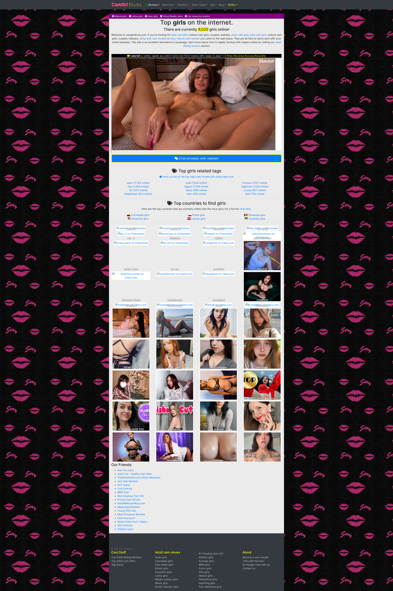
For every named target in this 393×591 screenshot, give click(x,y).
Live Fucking (124, 488)
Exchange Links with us (256, 564)
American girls (140, 218)
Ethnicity (183, 4)
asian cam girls (240, 34)
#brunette (260, 55)
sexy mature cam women (185, 38)
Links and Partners (253, 560)
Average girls (206, 560)
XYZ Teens (123, 484)
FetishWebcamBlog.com (131, 503)
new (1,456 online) (138, 186)
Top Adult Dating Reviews (126, 557)
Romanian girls (256, 215)
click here (245, 208)
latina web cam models (153, 38)
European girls (163, 572)
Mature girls (120, 16)
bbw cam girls (179, 34)
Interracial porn (126, 518)
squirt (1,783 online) (138, 182)
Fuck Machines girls (210, 586)
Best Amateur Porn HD (130, 495)
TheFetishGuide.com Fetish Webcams (138, 477)
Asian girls (152, 16)
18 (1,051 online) (138, 190)
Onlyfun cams (125, 529)
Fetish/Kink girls (208, 579)
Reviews (153, 4)
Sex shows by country (198, 16)
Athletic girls (206, 557)
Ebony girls (161, 568)
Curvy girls (205, 568)
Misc (233, 4)
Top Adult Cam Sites (123, 560)
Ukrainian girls (257, 218)
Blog (221, 4)
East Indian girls (164, 564)
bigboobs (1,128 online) (254, 186)
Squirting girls (207, 583)
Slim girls (204, 572)
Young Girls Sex (126, 510)
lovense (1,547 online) (254, 182)
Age (212, 4)
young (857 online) (255, 190)
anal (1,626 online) (196, 182)
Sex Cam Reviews (127, 481)
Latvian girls (198, 218)
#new (230, 55)
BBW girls (204, 564)
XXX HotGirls (124, 525)
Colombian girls (140, 215)
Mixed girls (161, 583)
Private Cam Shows (128, 499)
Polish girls (198, 215)
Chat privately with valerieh (199, 158)
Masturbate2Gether (128, 506)
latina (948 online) (196, 190)
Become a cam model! (255, 557)
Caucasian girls (164, 560)
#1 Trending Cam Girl (211, 553)
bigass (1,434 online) (196, 186)
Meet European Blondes (131, 514)
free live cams (125, 470)
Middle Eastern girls (166, 579)
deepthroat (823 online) (138, 193)
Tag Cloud (117, 564)
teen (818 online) (196, 193)
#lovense (239, 55)
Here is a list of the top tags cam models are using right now (198, 176)
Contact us (249, 568)
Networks (167, 4)
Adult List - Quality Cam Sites (134, 473)
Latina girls (137, 16)
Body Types (199, 4)
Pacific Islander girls (166, 586)
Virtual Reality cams (172, 16)
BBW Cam (123, 492)
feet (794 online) (255, 193)
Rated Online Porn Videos (132, 521)
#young (249, 55)
